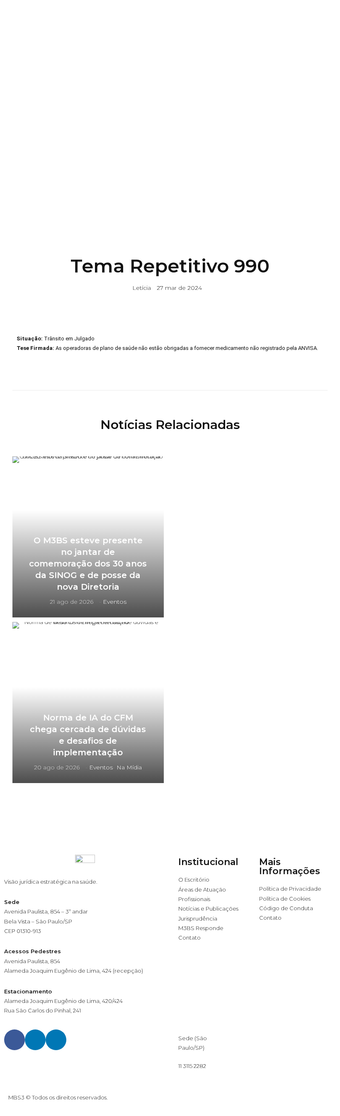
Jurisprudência (197, 918)
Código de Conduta (286, 908)
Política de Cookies (285, 898)
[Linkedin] (35, 1039)
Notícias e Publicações (208, 908)
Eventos (114, 601)
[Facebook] (14, 1039)
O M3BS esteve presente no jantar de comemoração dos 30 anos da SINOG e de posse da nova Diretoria (88, 563)
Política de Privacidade (290, 888)
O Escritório (193, 879)
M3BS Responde (200, 928)
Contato (189, 937)
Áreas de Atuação (202, 889)
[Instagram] (56, 1039)
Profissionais (194, 899)
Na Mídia (129, 767)
